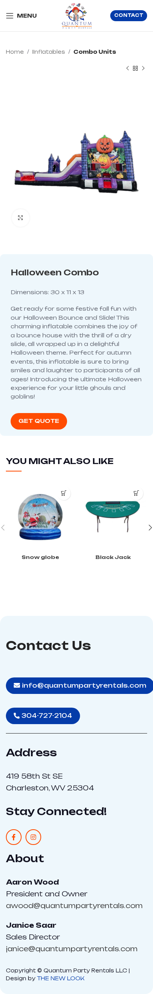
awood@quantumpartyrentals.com (74, 905)
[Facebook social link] (14, 837)
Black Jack (113, 557)
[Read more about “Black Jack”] (136, 493)
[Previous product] (127, 69)
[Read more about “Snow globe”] (64, 493)
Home (15, 52)
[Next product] (143, 69)
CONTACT (128, 15)
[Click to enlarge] (20, 218)
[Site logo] (76, 15)
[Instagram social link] (33, 837)
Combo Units (94, 52)
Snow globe (40, 557)
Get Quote (38, 420)
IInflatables (48, 52)
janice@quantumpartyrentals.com (72, 949)
